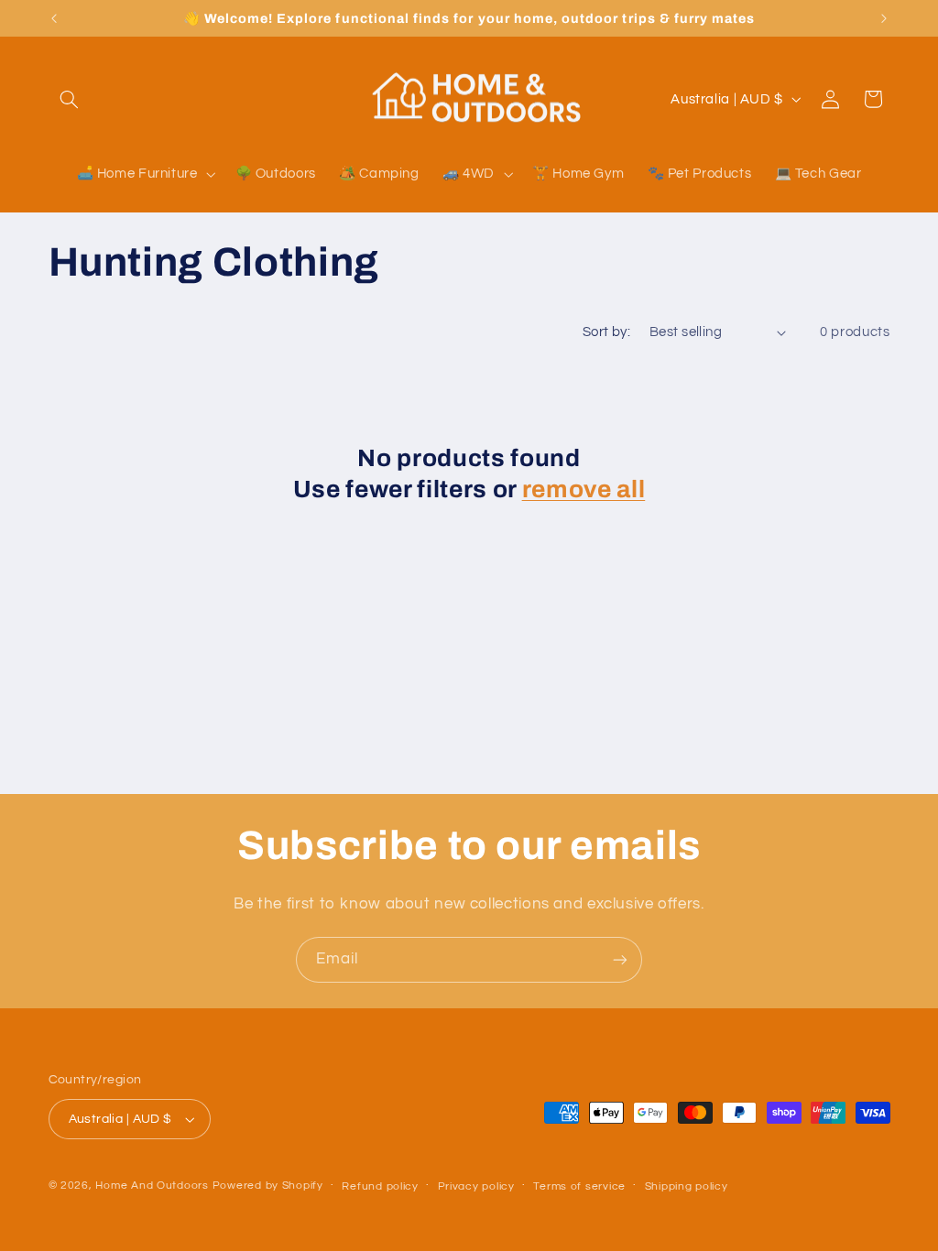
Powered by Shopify (268, 1185)
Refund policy (380, 1186)
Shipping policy (686, 1186)
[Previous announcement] (54, 18)
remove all (584, 489)
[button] (70, 99)
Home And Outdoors (152, 1185)
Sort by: (606, 332)
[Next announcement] (884, 18)
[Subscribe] (620, 959)
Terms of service (579, 1186)
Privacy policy (476, 1186)
